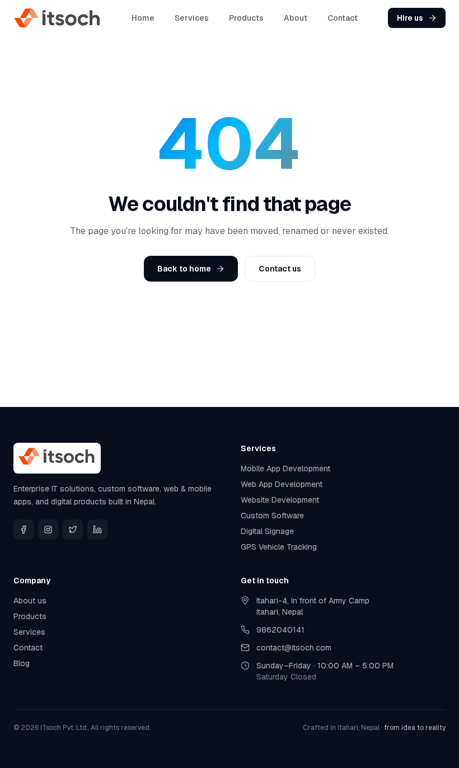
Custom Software (272, 516)
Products (246, 18)
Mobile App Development (285, 468)
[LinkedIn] (97, 529)
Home (143, 18)
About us (29, 601)
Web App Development (281, 484)
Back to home (184, 269)
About (295, 18)
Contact (342, 18)
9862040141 (280, 630)
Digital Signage (267, 531)
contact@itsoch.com (293, 648)
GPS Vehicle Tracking (279, 547)
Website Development (280, 500)
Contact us (280, 269)
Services (192, 18)
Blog (21, 663)
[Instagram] (48, 529)
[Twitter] (73, 529)
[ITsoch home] (57, 18)
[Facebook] (23, 529)
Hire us (410, 18)
